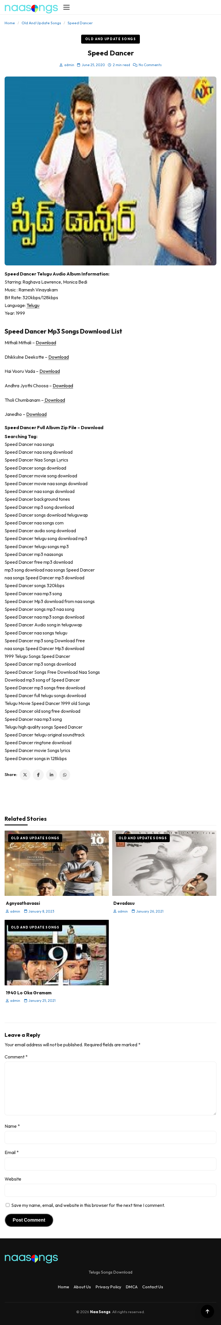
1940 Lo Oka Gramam (29, 992)
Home (10, 23)
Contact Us (152, 1286)
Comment (16, 1057)
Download (46, 342)
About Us (82, 1286)
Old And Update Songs (41, 23)
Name (12, 1126)
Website (13, 1179)
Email (12, 1152)
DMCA (132, 1286)
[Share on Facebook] (38, 774)
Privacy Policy (108, 1286)
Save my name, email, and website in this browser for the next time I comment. (88, 1205)
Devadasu (124, 903)
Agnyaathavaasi (23, 903)
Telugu (32, 305)
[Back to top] (207, 1311)
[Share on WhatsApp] (64, 774)
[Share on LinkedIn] (51, 774)
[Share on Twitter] (25, 774)
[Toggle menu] (66, 7)
